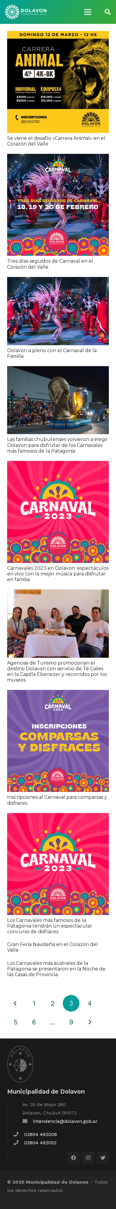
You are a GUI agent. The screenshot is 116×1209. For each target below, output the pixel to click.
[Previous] (15, 1003)
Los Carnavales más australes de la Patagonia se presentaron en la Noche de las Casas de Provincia (56, 968)
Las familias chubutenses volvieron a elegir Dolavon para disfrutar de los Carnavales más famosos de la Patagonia (57, 444)
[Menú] (87, 11)
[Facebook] (73, 1158)
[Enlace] (25, 11)
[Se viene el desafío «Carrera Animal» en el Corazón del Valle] (58, 35)
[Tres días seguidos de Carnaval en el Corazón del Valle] (58, 158)
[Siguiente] (89, 1022)
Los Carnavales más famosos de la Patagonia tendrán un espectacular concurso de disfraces (49, 925)
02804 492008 (40, 1134)
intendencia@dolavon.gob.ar (65, 1121)
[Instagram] (88, 1158)
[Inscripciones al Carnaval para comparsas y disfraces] (58, 694)
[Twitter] (103, 1158)
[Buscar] (107, 12)
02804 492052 (40, 1142)
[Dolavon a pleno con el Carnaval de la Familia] (58, 281)
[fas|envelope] (27, 1121)
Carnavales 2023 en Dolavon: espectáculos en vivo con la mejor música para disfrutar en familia (58, 573)
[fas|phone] (18, 1134)
